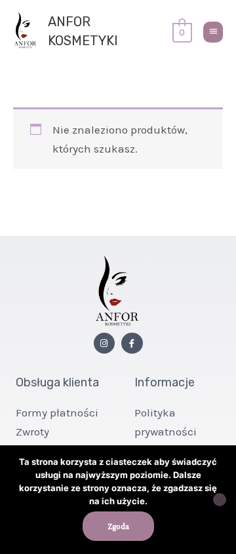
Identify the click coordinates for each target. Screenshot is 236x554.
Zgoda (118, 526)
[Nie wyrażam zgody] (219, 499)
